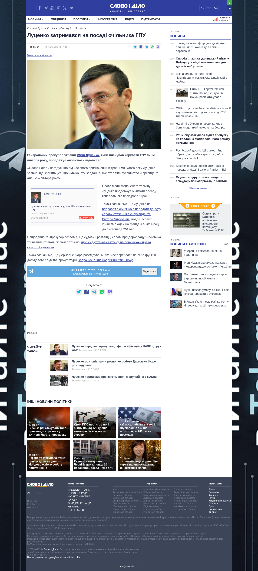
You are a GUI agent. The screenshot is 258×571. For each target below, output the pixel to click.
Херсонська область (185, 498)
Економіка (214, 492)
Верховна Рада (77, 493)
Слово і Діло (35, 28)
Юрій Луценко (88, 155)
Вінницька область (122, 495)
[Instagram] (58, 8)
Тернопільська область (186, 492)
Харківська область (184, 495)
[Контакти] (229, 7)
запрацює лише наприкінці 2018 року (105, 260)
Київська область (152, 492)
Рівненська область (153, 512)
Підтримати (150, 19)
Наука (212, 498)
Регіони (152, 483)
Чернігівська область (185, 509)
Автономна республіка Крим (128, 492)
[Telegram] (46, 8)
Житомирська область (124, 506)
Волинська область (123, 498)
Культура (213, 495)
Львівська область (153, 500)
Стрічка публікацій (59, 28)
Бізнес (212, 489)
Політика (80, 28)
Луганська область (153, 498)
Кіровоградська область (156, 495)
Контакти (33, 504)
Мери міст (74, 506)
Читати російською (39, 55)
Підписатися (149, 271)
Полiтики (80, 19)
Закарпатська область (124, 509)
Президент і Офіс (79, 490)
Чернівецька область (185, 506)
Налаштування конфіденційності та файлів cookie (53, 557)
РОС (215, 7)
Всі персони (76, 510)
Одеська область (152, 506)
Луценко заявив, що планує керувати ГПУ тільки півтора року (61, 208)
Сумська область (183, 489)
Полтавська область (154, 509)
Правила (32, 507)
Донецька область (122, 503)
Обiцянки (58, 19)
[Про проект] (229, 2)
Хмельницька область (185, 500)
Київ (115, 489)
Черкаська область (184, 503)
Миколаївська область (155, 503)
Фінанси (213, 512)
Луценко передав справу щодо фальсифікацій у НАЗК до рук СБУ (116, 348)
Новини (34, 19)
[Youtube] (52, 8)
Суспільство (215, 509)
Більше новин (198, 188)
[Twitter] (65, 8)
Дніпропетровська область (127, 500)
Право (212, 506)
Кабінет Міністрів (79, 496)
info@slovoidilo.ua (129, 566)
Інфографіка (108, 19)
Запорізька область (123, 512)
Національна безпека (220, 500)
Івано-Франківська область (157, 489)
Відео (129, 19)
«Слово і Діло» (50, 549)
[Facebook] (39, 8)
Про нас (32, 501)
